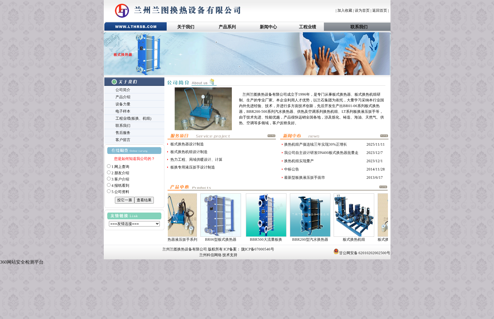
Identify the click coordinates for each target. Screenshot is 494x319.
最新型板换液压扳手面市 (304, 177)
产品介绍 (122, 97)
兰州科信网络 (210, 255)
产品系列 (227, 27)
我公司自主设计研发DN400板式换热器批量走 (321, 153)
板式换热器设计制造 (187, 144)
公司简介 (122, 90)
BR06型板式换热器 (209, 239)
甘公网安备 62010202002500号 (364, 253)
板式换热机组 (343, 239)
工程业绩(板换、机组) (133, 118)
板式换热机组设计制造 (189, 152)
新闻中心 (268, 27)
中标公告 (291, 169)
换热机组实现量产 (299, 161)
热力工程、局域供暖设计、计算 (196, 159)
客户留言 (122, 140)
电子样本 (122, 111)
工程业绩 (307, 27)
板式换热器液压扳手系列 (386, 239)
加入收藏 (344, 10)
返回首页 (379, 10)
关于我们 (185, 27)
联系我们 (359, 27)
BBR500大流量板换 (255, 239)
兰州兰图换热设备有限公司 (184, 249)
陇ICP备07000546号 (257, 249)
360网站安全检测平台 (21, 262)
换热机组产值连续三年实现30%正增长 (315, 144)
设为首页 (362, 10)
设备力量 (122, 104)
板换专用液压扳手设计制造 (192, 167)
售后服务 (122, 133)
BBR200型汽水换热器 (299, 239)
